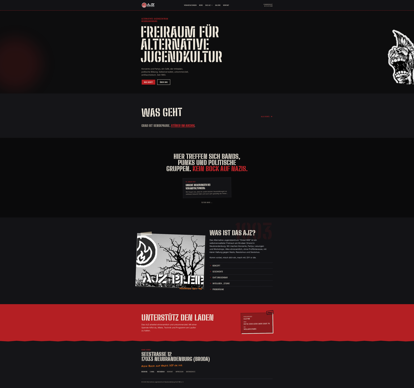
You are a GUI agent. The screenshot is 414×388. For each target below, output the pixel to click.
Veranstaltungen (190, 5)
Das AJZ (208, 5)
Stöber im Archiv (182, 126)
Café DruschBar (220, 277)
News (201, 5)
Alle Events (265, 116)
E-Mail (152, 372)
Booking (144, 372)
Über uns (164, 82)
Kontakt (226, 5)
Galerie (218, 5)
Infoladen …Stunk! (221, 283)
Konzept (216, 265)
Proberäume (218, 289)
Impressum (179, 372)
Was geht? (148, 82)
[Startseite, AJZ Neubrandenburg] (147, 5)
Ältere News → (207, 202)
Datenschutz (190, 372)
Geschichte (218, 271)
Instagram (161, 372)
